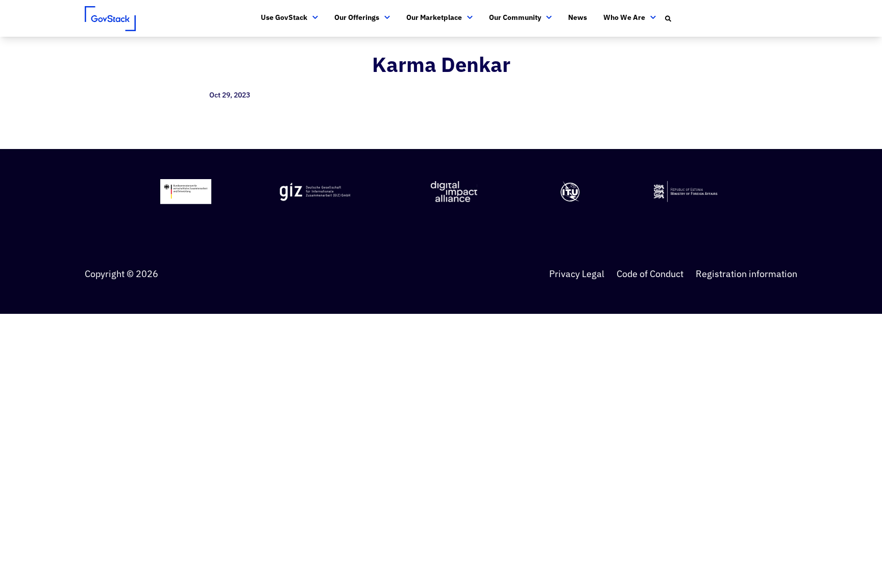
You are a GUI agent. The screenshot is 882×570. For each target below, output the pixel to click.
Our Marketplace (434, 17)
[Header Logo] (110, 18)
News (577, 17)
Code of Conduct (650, 274)
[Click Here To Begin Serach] (668, 18)
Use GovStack (284, 17)
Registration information (746, 274)
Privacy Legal (576, 274)
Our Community (515, 17)
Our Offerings (356, 17)
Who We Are (624, 17)
